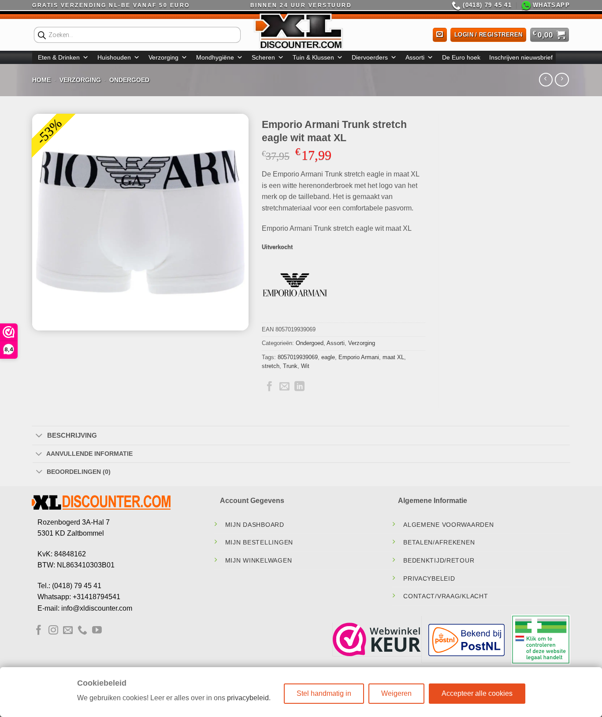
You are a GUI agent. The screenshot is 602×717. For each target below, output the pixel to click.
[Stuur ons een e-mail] (68, 630)
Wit (305, 366)
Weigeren (396, 693)
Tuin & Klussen (313, 57)
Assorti (414, 57)
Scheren (263, 57)
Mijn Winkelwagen (258, 560)
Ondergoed (129, 79)
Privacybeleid (429, 578)
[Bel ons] (82, 630)
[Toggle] (39, 436)
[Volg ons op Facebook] (39, 630)
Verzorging (163, 57)
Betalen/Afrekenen (439, 542)
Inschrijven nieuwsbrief (521, 57)
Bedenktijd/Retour (438, 560)
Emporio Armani (358, 357)
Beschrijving (72, 435)
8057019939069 (298, 357)
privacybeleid (248, 698)
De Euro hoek (461, 57)
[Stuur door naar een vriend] (284, 387)
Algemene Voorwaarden (448, 524)
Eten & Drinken (59, 57)
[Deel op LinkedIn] (299, 387)
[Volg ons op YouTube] (97, 630)
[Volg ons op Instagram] (53, 630)
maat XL (393, 357)
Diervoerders (370, 57)
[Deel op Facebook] (269, 387)
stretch (270, 366)
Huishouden (114, 57)
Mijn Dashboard (254, 524)
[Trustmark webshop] (377, 639)
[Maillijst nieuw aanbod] (440, 35)
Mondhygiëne (215, 57)
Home (41, 79)
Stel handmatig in (324, 693)
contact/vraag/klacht (445, 596)
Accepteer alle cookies (477, 693)
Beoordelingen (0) (79, 471)
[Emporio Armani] (295, 289)
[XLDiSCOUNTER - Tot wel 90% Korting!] (301, 30)
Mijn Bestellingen (259, 542)
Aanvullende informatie (89, 453)
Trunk (290, 366)
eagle (328, 357)
